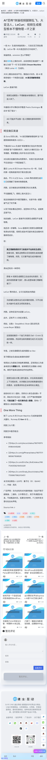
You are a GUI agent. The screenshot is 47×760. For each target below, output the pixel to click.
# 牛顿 (37, 517)
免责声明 (18, 717)
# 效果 (22, 517)
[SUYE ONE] (23, 3)
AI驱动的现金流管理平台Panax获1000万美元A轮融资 (13, 571)
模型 (15, 95)
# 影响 (7, 517)
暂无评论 (10, 631)
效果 (36, 393)
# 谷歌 (15, 520)
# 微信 (15, 517)
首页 (4, 11)
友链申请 (9, 717)
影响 (36, 400)
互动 (37, 149)
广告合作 (28, 717)
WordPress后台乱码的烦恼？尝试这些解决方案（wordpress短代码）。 (33, 571)
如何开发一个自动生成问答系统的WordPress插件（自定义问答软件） (13, 597)
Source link (9, 507)
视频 (22, 45)
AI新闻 (10, 11)
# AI (18, 513)
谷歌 (11, 324)
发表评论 (38, 668)
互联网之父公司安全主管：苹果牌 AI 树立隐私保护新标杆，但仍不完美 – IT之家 (12, 622)
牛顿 (34, 199)
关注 (20, 140)
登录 (38, 3)
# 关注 (32, 513)
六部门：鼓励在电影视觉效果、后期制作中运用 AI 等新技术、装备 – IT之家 (34, 622)
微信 (12, 481)
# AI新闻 (11, 513)
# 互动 (25, 513)
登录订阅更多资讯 (39, 751)
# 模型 (29, 517)
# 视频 (7, 520)
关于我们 (37, 717)
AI (8, 45)
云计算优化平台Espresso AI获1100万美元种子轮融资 (34, 597)
